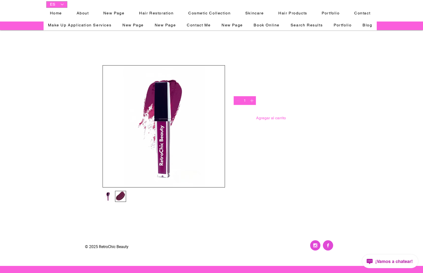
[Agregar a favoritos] (315, 118)
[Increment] (252, 100)
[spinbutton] (244, 100)
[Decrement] (237, 100)
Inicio (107, 47)
